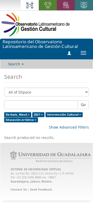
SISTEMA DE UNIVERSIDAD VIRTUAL (36, 169)
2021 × (38, 114)
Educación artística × (21, 120)
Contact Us (19, 189)
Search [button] (14, 63)
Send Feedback (41, 189)
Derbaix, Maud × (17, 114)
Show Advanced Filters (69, 127)
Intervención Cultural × (64, 114)
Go (83, 104)
